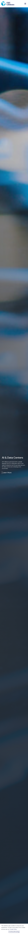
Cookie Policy (13, 929)
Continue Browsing (14, 932)
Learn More (7, 472)
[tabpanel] (14, 468)
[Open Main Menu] (25, 3)
